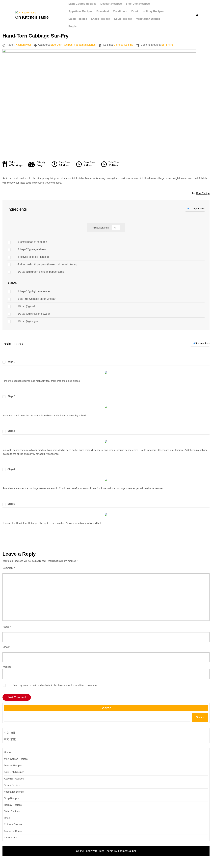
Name (6, 626)
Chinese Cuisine (123, 44)
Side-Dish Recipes (138, 3)
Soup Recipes (123, 18)
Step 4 (11, 469)
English (73, 26)
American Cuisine (13, 831)
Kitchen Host (23, 44)
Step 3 (11, 430)
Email (6, 646)
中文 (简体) (10, 732)
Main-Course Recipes (82, 3)
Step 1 (11, 361)
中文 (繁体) (10, 739)
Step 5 (11, 503)
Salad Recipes (77, 18)
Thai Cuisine (10, 837)
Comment (8, 567)
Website (6, 666)
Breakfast (102, 11)
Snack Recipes (100, 18)
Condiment (120, 11)
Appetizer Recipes (80, 11)
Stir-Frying (167, 44)
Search (106, 708)
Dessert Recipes (111, 3)
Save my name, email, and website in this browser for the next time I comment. (55, 685)
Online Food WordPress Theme (94, 851)
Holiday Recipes (153, 11)
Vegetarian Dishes (148, 18)
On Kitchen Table (32, 17)
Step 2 (11, 396)
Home (7, 752)
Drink (134, 11)
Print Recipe (203, 193)
